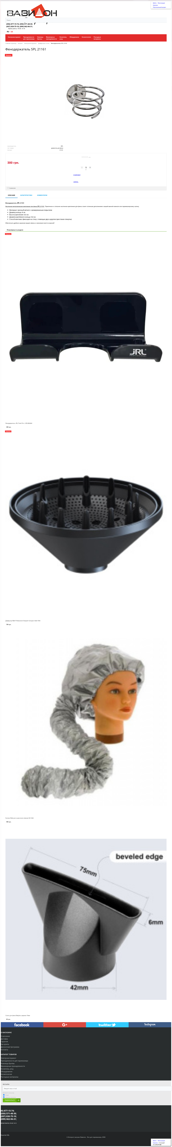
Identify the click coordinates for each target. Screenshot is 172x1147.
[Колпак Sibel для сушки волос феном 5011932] (86, 721)
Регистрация (161, 3)
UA (12, 31)
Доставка (4, 1039)
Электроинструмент (8, 1058)
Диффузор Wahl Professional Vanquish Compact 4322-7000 (22, 621)
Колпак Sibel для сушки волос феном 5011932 (19, 818)
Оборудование (6, 1071)
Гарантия (4, 1041)
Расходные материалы (9, 1077)
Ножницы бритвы (8, 1063)
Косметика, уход (7, 1069)
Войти (155, 3)
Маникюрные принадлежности (13, 1066)
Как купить (5, 1044)
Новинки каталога (10, 1097)
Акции (7, 1095)
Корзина (155, 5)
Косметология (6, 1074)
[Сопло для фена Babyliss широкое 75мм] (86, 919)
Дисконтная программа (10, 1047)
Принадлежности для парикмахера (14, 1061)
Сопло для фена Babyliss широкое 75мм (17, 1015)
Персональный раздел (159, 7)
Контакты (4, 1050)
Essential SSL (5, 1135)
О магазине (5, 1036)
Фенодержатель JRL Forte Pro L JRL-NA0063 (18, 423)
